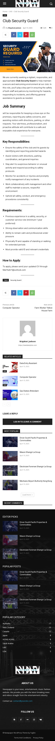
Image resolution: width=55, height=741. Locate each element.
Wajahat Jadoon (14, 28)
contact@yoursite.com (22, 701)
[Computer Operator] (10, 381)
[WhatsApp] (32, 34)
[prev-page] (4, 404)
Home (5, 11)
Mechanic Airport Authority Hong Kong (36, 481)
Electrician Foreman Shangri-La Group (36, 466)
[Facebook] (13, 34)
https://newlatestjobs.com (27, 345)
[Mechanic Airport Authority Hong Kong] (10, 485)
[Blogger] (14, 719)
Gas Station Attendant (29, 391)
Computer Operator (11, 308)
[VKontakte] (40, 719)
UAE (10, 11)
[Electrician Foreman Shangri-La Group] (10, 470)
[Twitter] (20, 34)
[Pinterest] (26, 34)
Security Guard (15, 280)
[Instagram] (34, 719)
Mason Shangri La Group (30, 452)
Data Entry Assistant (28, 363)
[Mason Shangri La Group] (10, 456)
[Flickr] (27, 719)
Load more (26, 495)
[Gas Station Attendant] (10, 395)
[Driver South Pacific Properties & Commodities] (10, 442)
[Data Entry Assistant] (10, 367)
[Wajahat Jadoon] (4, 28)
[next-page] (8, 404)
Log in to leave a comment (27, 422)
